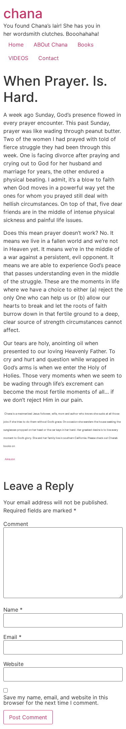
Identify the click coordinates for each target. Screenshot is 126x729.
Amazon (10, 459)
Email (12, 637)
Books (85, 44)
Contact (48, 58)
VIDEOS (18, 58)
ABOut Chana (51, 44)
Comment (15, 524)
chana (23, 13)
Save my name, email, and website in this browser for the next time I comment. (55, 700)
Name (13, 609)
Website (13, 664)
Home (16, 44)
